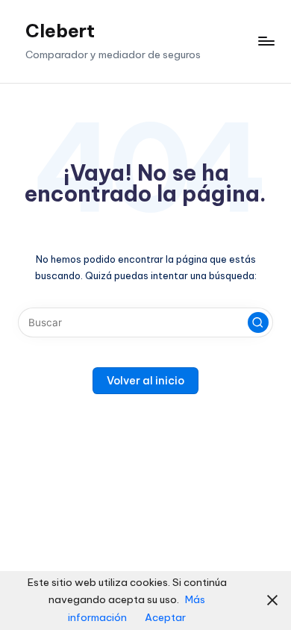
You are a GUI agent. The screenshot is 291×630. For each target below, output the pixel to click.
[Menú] (265, 41)
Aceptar (165, 617)
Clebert (60, 30)
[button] (258, 322)
